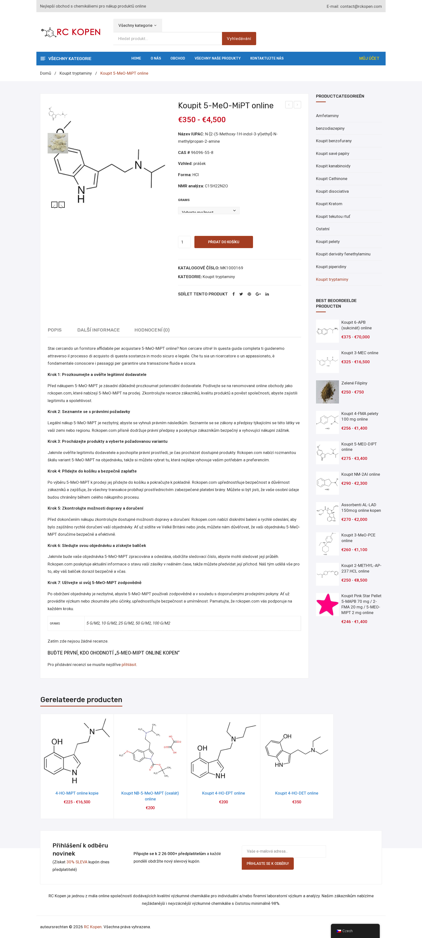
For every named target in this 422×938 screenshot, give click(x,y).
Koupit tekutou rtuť (333, 216)
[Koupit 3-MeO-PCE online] (327, 543)
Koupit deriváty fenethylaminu (343, 254)
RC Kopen (93, 926)
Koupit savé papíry (332, 153)
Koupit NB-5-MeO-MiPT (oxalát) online (150, 796)
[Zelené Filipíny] (327, 391)
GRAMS (184, 200)
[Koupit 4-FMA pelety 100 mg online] (327, 422)
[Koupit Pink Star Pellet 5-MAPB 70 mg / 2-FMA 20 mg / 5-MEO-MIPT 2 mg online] (327, 604)
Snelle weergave (77, 779)
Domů (45, 73)
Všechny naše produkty (218, 58)
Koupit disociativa (332, 191)
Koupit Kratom (329, 203)
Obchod (177, 58)
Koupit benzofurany (334, 140)
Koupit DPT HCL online (297, 105)
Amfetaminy (327, 115)
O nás (156, 58)
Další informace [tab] (98, 330)
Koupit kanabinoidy (333, 165)
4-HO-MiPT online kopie (76, 793)
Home (136, 58)
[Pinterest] (249, 294)
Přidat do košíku (223, 242)
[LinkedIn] (267, 294)
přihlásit (129, 664)
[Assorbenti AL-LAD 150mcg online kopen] (327, 513)
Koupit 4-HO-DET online (296, 793)
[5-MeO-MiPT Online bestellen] (58, 143)
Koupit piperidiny (331, 266)
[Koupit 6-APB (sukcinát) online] (327, 331)
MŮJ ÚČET (369, 58)
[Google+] (258, 294)
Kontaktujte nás (267, 58)
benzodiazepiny (330, 128)
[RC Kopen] (70, 31)
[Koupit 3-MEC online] (327, 361)
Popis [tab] (55, 330)
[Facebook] (233, 294)
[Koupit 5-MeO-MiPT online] (109, 162)
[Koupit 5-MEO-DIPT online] (327, 452)
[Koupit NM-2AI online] (327, 483)
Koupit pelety (328, 241)
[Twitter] (241, 294)
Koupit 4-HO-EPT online (223, 793)
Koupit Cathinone (331, 178)
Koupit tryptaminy (76, 73)
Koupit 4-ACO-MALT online (289, 105)
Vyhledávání (239, 38)
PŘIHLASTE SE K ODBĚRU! (268, 863)
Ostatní (322, 228)
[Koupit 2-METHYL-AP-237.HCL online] (327, 574)
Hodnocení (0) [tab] (152, 330)
